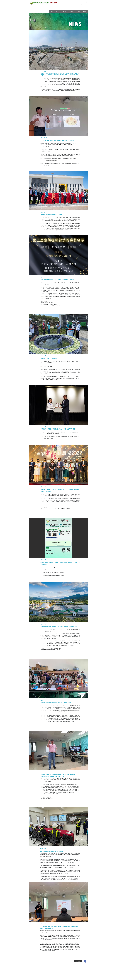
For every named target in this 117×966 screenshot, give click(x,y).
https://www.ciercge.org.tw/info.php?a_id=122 (50, 305)
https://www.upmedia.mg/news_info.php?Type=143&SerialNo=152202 (55, 508)
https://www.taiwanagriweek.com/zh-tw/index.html (56, 567)
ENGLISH (86, 4)
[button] (61, 11)
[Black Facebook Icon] (87, 2)
